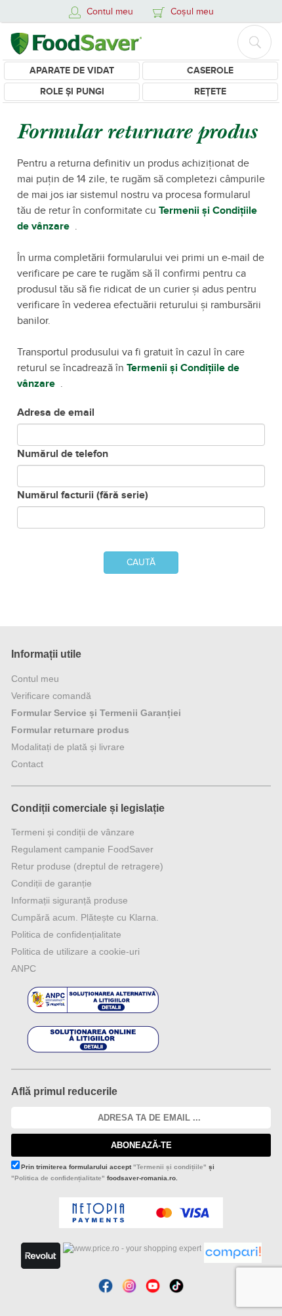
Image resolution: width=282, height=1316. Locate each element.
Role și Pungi (72, 91)
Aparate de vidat (72, 70)
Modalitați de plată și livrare (68, 747)
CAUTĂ (141, 562)
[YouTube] (152, 1285)
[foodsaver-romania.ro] (76, 41)
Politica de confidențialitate (66, 934)
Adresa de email (55, 412)
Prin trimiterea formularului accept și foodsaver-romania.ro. (112, 1172)
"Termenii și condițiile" (170, 1167)
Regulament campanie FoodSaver (82, 849)
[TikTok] (176, 1285)
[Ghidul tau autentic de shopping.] (233, 1253)
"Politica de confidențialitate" (58, 1178)
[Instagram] (129, 1285)
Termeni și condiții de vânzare (72, 832)
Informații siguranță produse (69, 900)
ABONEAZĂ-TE (141, 1145)
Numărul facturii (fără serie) (82, 495)
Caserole (210, 70)
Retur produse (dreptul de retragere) (87, 866)
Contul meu (35, 678)
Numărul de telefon (62, 453)
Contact (27, 764)
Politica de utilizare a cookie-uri (75, 951)
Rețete (210, 91)
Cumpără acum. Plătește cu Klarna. (85, 917)
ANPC (23, 968)
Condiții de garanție (51, 883)
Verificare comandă (51, 695)
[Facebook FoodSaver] (105, 1285)
